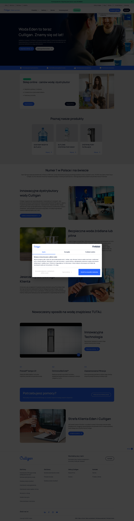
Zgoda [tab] (44, 252)
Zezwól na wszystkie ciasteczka (89, 272)
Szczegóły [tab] (67, 252)
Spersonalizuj (66, 272)
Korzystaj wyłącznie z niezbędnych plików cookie (44, 272)
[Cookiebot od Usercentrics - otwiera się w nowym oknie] (93, 247)
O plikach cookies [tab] (90, 252)
